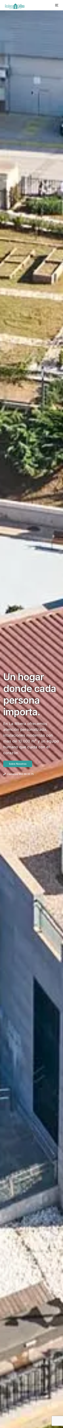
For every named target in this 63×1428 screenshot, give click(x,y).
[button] (18, 774)
